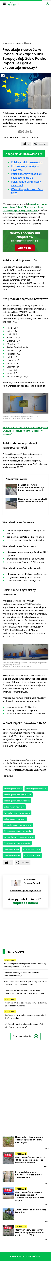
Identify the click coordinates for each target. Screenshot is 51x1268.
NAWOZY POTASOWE (32, 855)
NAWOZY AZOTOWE (11, 849)
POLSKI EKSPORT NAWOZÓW (14, 819)
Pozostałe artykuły (22, 1036)
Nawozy (27, 43)
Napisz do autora (25, 903)
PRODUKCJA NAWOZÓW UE (36, 788)
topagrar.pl (7, 43)
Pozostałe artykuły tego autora (25, 890)
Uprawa (18, 43)
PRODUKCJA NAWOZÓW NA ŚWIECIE (17, 794)
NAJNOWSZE (15, 952)
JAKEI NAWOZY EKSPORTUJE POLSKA (17, 831)
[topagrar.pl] (13, 3)
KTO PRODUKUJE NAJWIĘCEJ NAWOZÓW (19, 837)
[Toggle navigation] (4, 3)
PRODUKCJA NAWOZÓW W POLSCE (17, 800)
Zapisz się (24, 247)
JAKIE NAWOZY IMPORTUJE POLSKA (17, 843)
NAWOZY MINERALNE (12, 855)
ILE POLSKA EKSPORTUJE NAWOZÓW (17, 825)
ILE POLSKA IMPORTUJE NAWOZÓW (17, 813)
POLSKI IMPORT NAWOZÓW (14, 807)
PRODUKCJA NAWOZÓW (13, 788)
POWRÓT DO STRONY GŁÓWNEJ (25, 1256)
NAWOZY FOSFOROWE (31, 849)
